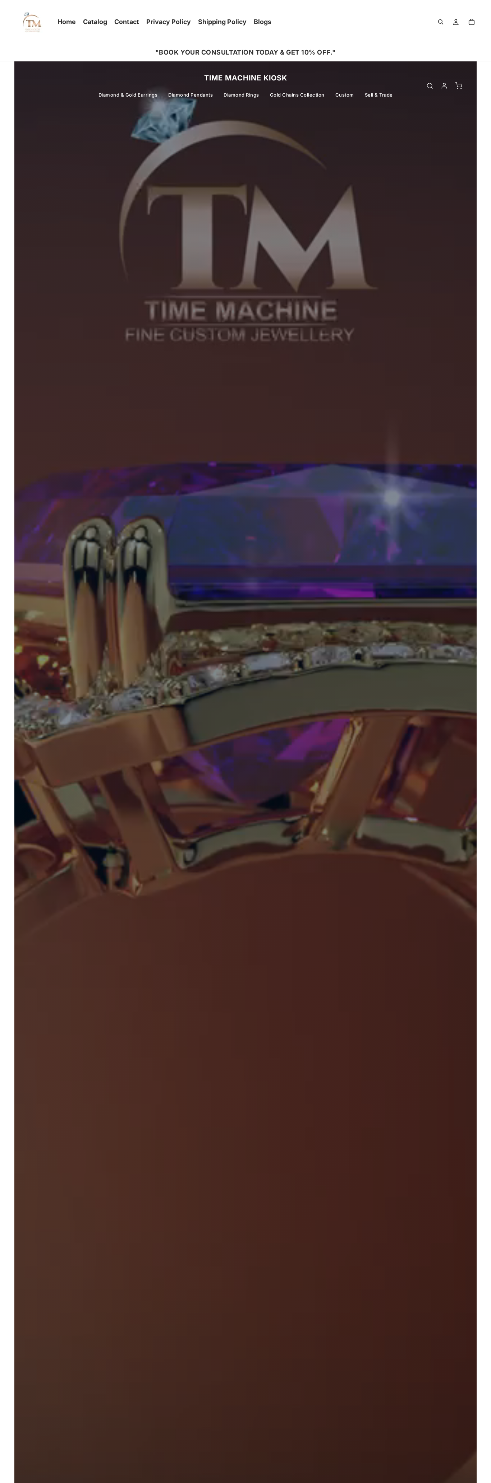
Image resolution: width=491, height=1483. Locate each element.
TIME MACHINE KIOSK (245, 78)
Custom (344, 95)
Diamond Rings (241, 95)
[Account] (444, 85)
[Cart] (471, 22)
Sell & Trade (379, 95)
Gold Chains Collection (297, 95)
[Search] (441, 22)
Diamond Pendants (190, 95)
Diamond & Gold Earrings (128, 95)
